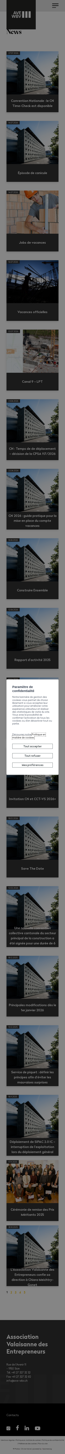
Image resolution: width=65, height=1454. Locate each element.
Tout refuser (32, 755)
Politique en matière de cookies (29, 736)
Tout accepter (32, 746)
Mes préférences (32, 765)
